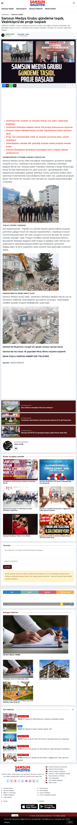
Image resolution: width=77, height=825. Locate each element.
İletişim (42, 801)
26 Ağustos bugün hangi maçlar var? (35, 729)
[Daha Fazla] (14, 85)
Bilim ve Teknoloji (9, 793)
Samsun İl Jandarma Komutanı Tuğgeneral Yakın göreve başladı (42, 759)
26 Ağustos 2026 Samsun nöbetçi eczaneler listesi (41, 719)
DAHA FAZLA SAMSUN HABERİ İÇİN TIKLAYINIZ (26, 356)
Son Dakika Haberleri (56, 780)
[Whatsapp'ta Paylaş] (11, 85)
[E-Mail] (16, 448)
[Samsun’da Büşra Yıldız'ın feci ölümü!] (20, 524)
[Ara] (74, 3)
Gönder (7, 567)
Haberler (5, 14)
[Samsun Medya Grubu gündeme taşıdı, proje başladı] (31, 204)
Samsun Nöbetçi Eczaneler (58, 767)
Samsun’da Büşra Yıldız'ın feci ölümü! (16, 536)
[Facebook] (7, 781)
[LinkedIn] (22, 781)
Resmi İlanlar (50, 9)
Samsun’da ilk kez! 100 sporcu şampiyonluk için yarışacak (43, 739)
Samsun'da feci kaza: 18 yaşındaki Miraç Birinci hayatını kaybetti (34, 352)
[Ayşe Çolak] (8, 445)
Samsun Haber (8, 9)
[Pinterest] (15, 781)
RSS (15, 816)
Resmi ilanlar (44, 790)
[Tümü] (73, 709)
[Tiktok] (30, 781)
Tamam (70, 822)
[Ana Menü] (2, 3)
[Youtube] (26, 781)
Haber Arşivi (53, 782)
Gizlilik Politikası (8, 795)
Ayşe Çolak (18, 444)
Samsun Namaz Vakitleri (57, 771)
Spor (19, 726)
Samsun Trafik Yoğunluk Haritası (59, 773)
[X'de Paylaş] (7, 85)
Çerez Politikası (45, 793)
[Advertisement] (38, 103)
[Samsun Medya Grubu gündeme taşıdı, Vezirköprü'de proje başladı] (38, 61)
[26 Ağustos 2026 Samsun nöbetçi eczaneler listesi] (20, 470)
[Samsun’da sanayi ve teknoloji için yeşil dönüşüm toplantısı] (20, 497)
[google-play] (48, 806)
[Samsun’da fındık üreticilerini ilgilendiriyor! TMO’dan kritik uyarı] (56, 524)
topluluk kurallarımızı (22, 574)
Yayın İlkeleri (7, 797)
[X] (11, 781)
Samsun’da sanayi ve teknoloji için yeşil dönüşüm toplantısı (44, 749)
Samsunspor (21, 9)
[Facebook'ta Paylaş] (3, 85)
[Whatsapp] (37, 781)
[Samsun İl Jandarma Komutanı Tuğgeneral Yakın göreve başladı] (56, 497)
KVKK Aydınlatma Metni (48, 795)
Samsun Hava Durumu (56, 769)
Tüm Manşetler (54, 778)
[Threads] (33, 781)
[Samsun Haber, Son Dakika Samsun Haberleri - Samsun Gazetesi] (37, 3)
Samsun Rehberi (36, 9)
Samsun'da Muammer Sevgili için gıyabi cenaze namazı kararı (33, 347)
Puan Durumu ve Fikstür (57, 776)
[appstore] (30, 806)
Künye (5, 801)
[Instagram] (19, 781)
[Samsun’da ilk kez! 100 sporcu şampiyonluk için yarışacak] (56, 470)
